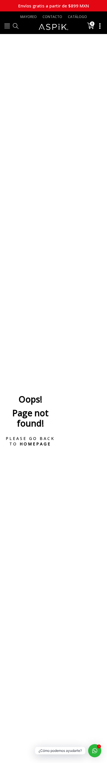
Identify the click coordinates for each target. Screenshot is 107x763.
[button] (7, 26)
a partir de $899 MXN (53, 6)
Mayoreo (28, 16)
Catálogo (77, 16)
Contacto (52, 16)
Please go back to (30, 441)
